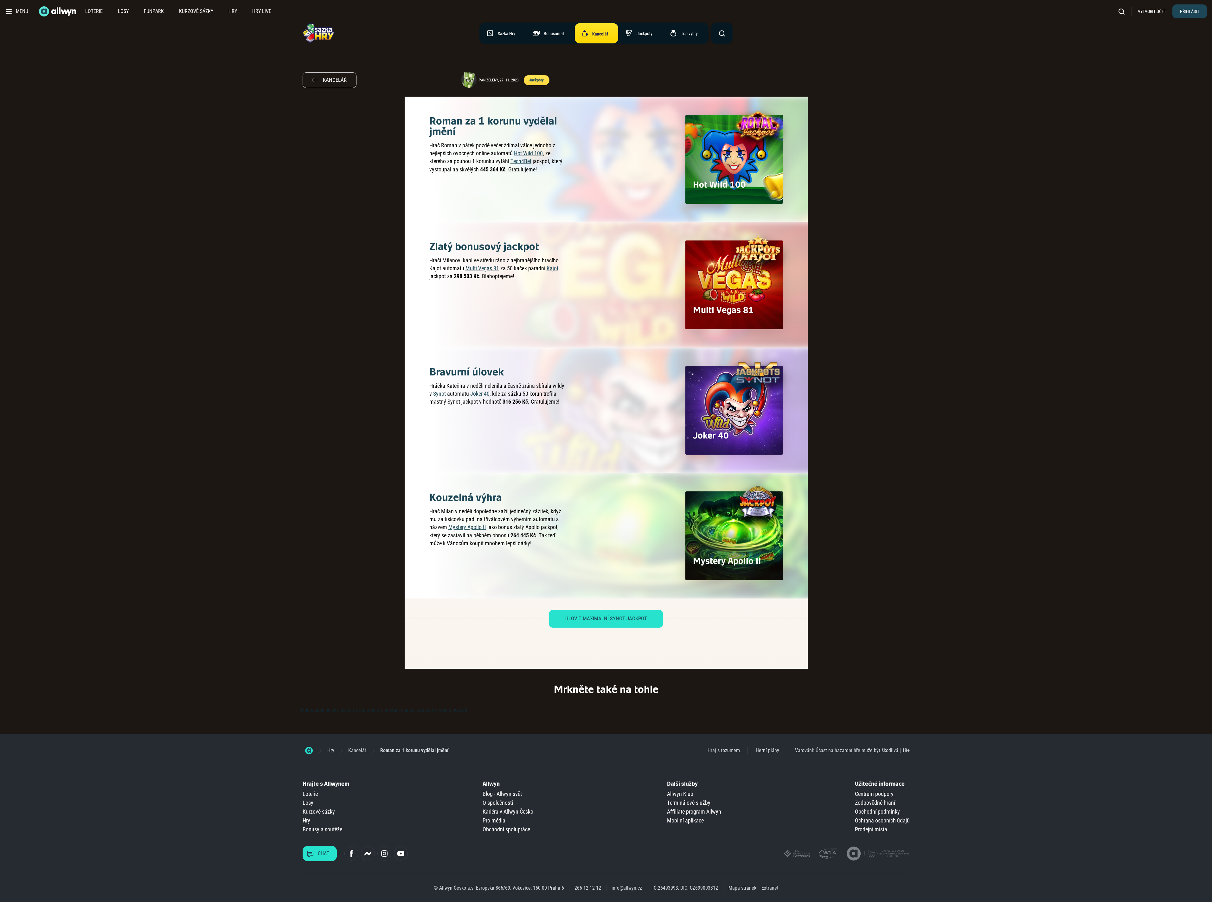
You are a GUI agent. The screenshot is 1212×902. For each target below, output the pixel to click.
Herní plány (767, 750)
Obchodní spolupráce (506, 829)
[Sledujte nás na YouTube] (401, 853)
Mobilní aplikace (685, 820)
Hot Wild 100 (528, 153)
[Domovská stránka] (309, 750)
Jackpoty (536, 80)
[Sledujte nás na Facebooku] (351, 853)
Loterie (94, 11)
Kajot (552, 268)
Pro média (494, 820)
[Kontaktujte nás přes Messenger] (368, 853)
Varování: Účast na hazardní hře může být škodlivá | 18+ (852, 750)
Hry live (261, 11)
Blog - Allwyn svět (502, 793)
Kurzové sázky (196, 11)
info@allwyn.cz (627, 888)
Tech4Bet (520, 161)
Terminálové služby (688, 802)
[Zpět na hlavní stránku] (58, 11)
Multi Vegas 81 (482, 268)
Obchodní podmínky (877, 811)
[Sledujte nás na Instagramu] (384, 853)
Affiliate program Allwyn (694, 811)
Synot (439, 393)
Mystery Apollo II (467, 527)
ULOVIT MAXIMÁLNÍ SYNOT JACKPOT (606, 618)
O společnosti (498, 802)
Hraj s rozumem (724, 750)
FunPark (154, 11)
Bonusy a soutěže (322, 829)
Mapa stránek (742, 888)
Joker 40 (480, 393)
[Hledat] (1124, 11)
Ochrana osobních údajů (882, 820)
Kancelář (357, 750)
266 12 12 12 (587, 888)
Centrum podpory (874, 793)
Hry (232, 11)
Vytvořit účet (1152, 11)
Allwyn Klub (680, 793)
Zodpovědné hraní (875, 802)
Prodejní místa (871, 829)
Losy (123, 11)
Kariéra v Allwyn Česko (508, 811)
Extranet (770, 888)
